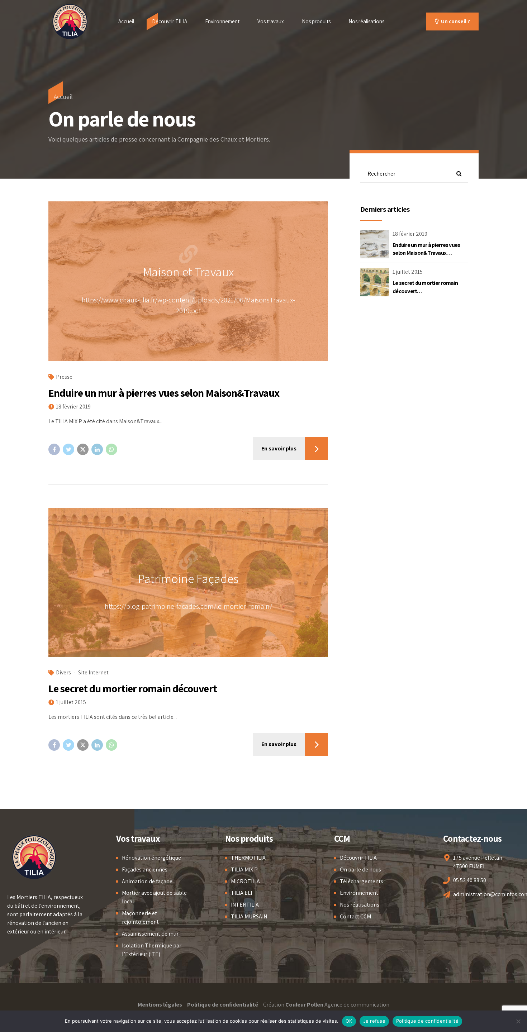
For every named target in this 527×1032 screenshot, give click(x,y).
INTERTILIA (245, 904)
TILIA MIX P (244, 869)
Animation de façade (147, 881)
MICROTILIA (245, 881)
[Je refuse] (518, 1021)
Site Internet (93, 672)
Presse (64, 377)
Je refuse (374, 1021)
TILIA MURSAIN (249, 916)
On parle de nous (360, 869)
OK (349, 1021)
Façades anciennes (144, 869)
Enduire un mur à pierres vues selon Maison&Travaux (163, 393)
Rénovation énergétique (151, 857)
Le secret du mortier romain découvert (132, 688)
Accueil (126, 21)
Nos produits (316, 21)
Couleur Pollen (304, 1004)
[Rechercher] (459, 174)
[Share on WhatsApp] (111, 449)
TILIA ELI (241, 893)
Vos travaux (270, 21)
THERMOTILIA (248, 857)
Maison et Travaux (188, 271)
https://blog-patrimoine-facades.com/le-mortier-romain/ (188, 606)
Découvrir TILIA (169, 21)
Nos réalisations (366, 21)
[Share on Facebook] (54, 449)
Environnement (222, 21)
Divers (63, 672)
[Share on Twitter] (68, 449)
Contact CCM (355, 916)
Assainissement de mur (150, 933)
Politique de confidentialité (222, 1004)
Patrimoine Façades (188, 578)
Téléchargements (361, 881)
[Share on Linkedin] (97, 449)
